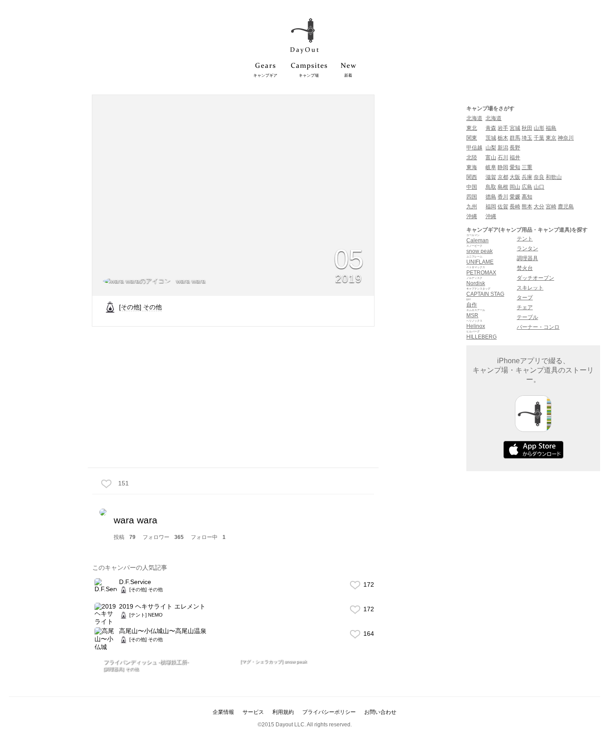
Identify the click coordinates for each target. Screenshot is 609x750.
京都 (503, 177)
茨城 (491, 138)
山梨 (491, 148)
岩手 (503, 128)
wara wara (190, 280)
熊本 (527, 206)
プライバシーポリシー (329, 712)
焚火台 (525, 268)
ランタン (527, 248)
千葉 (539, 138)
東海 (471, 167)
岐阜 (491, 167)
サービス (253, 712)
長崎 (515, 206)
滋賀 (491, 177)
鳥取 (491, 187)
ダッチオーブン (535, 278)
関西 (471, 177)
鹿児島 (566, 206)
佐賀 (503, 206)
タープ (525, 297)
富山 (491, 157)
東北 (471, 128)
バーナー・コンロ (538, 327)
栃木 (503, 138)
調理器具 (527, 258)
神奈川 (566, 138)
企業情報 (223, 712)
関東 (471, 138)
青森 (491, 128)
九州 (471, 206)
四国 (471, 197)
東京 (551, 138)
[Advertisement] (233, 396)
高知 (527, 197)
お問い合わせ (380, 712)
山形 (539, 128)
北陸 (471, 157)
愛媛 (515, 197)
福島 (551, 128)
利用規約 (283, 712)
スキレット (530, 288)
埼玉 (527, 138)
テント (525, 239)
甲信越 (474, 148)
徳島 (491, 197)
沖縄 (471, 216)
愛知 (515, 167)
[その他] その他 (140, 307)
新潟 (503, 148)
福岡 (491, 206)
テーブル (527, 317)
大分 (539, 206)
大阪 (515, 177)
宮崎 (551, 206)
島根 (503, 187)
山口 (539, 187)
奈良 (539, 177)
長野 (515, 148)
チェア (525, 307)
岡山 (515, 187)
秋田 (527, 128)
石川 (503, 157)
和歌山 (554, 177)
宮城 (515, 128)
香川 (503, 197)
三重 (527, 167)
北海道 (474, 118)
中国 (471, 187)
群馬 (515, 138)
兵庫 (527, 177)
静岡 (503, 167)
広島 (527, 187)
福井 (515, 157)
